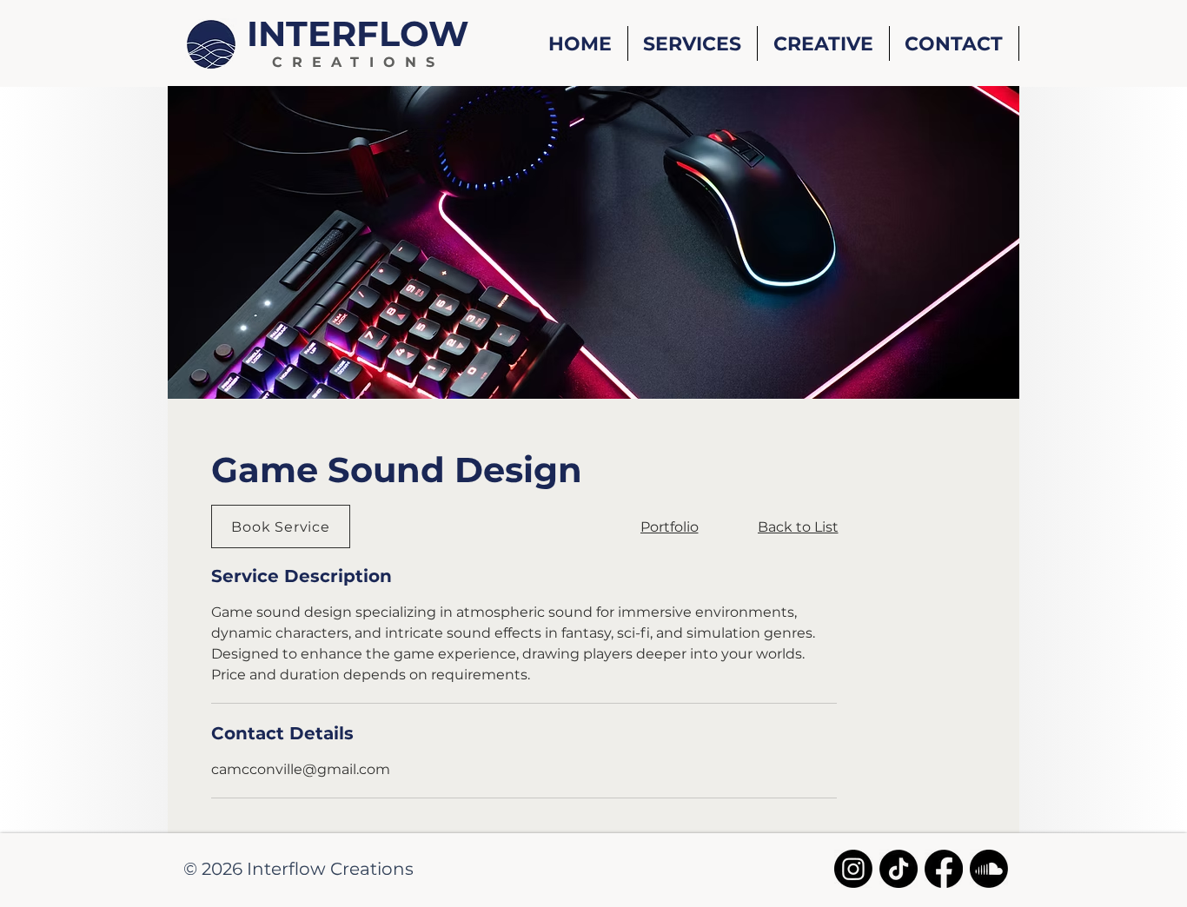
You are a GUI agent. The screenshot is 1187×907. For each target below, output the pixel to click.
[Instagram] (853, 869)
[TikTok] (898, 869)
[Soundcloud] (989, 869)
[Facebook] (944, 869)
